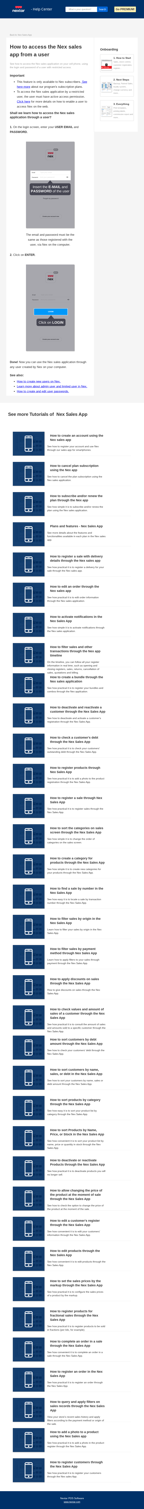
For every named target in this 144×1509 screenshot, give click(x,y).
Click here (23, 101)
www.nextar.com (72, 1502)
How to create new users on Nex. (39, 381)
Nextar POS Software (72, 1498)
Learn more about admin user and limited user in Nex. (52, 386)
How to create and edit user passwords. (43, 391)
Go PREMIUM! (125, 9)
